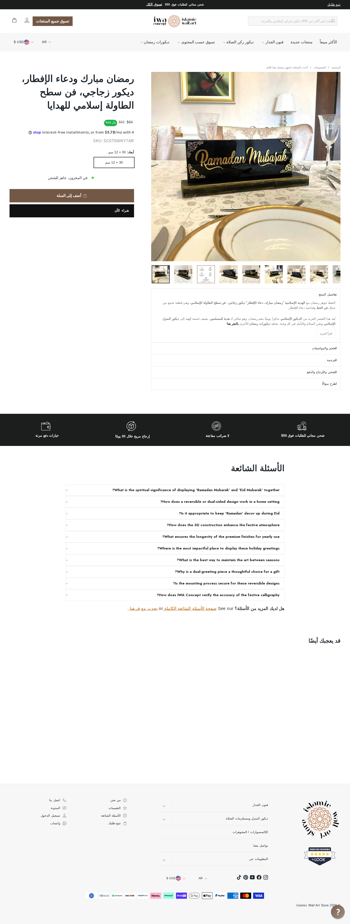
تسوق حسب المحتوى (197, 42)
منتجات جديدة (301, 42)
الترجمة (332, 360)
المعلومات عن (258, 859)
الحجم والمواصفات (324, 348)
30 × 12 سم (114, 162)
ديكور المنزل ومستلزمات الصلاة (247, 818)
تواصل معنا (260, 845)
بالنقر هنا (233, 323)
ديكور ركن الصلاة (239, 42)
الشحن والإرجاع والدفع (322, 372)
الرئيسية (335, 67)
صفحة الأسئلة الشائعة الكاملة (189, 608)
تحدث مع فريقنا (143, 608)
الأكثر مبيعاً (328, 42)
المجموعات (319, 67)
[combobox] (292, 21)
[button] (338, 912)
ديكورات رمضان (156, 42)
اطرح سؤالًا (329, 383)
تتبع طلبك (333, 4)
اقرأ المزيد (326, 333)
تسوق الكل (154, 4)
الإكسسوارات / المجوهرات (250, 832)
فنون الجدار (274, 42)
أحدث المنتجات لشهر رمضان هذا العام (287, 67)
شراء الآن (122, 210)
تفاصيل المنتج (328, 294)
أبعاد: (121, 152)
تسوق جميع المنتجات (52, 21)
